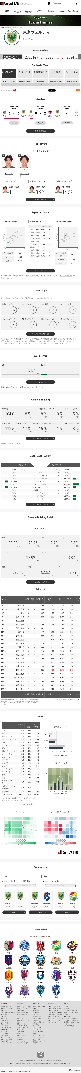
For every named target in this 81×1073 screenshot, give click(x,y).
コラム (66, 1007)
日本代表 (66, 1009)
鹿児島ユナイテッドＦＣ (40, 1041)
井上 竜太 (20, 613)
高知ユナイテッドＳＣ (39, 1035)
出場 (27, 599)
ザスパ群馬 (36, 1010)
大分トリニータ (21, 1041)
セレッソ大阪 (4, 1033)
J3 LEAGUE (36, 1004)
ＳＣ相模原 (36, 1012)
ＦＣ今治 (19, 1037)
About (62, 11)
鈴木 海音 (20, 621)
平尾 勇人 (20, 689)
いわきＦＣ (20, 1016)
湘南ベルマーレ (21, 1024)
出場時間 (39, 599)
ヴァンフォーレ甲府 (22, 1026)
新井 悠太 (20, 666)
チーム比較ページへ (20, 885)
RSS (78, 90)
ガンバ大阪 (4, 1031)
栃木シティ (20, 1018)
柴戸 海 (20, 632)
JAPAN (39, 11)
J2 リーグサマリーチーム (55, 1012)
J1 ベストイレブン (53, 1010)
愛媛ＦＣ (35, 1033)
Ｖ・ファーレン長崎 (6, 1043)
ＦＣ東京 (3, 1016)
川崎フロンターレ (6, 1022)
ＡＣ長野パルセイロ (38, 1016)
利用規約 (23, 1060)
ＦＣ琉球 (35, 1043)
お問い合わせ (56, 1060)
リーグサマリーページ (45, 343)
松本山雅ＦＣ (36, 1014)
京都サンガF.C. (5, 1029)
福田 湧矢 (20, 643)
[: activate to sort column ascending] (5, 599)
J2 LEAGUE (20, 1004)
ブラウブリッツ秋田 (22, 1012)
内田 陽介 (20, 628)
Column (51, 11)
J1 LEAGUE (4, 1004)
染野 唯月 (20, 670)
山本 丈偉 (20, 659)
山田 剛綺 (20, 674)
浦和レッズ (4, 1010)
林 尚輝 (9, 174)
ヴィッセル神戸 (5, 1035)
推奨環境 (29, 1060)
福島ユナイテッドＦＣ (39, 1007)
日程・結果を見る (40, 131)
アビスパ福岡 (4, 1041)
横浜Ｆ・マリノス (6, 1024)
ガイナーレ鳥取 (37, 1028)
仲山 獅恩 (20, 655)
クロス (68, 599)
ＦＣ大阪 (35, 1024)
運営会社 (49, 1060)
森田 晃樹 (20, 640)
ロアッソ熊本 (36, 1039)
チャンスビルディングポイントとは (67, 699)
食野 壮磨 (20, 651)
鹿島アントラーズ (6, 1007)
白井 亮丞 (20, 681)
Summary (51, 1004)
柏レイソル (4, 1014)
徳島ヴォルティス (22, 1035)
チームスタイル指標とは (44, 341)
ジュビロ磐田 (20, 1031)
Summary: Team (17, 12)
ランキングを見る (40, 199)
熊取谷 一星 (19, 678)
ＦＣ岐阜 (35, 1020)
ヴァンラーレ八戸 (22, 1009)
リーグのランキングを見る (40, 582)
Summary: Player (28, 12)
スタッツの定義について (30, 804)
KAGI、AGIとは (21, 387)
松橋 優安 (20, 636)
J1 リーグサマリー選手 (55, 1009)
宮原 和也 (20, 617)
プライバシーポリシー (39, 1060)
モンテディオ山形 (22, 1014)
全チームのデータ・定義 (40, 438)
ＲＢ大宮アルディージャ (24, 1020)
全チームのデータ (40, 271)
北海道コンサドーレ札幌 (24, 1007)
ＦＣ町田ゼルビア (6, 1020)
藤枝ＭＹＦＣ (20, 1033)
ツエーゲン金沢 (37, 1018)
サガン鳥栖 (20, 1039)
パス (59, 599)
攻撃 (49, 599)
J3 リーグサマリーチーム (55, 1018)
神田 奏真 (20, 685)
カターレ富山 (20, 1029)
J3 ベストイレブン (53, 1022)
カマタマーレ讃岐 (38, 1031)
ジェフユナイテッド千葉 (8, 1012)
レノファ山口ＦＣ (38, 1029)
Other (66, 1004)
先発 (32, 599)
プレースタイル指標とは (71, 1018)
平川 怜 (20, 647)
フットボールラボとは (70, 1010)
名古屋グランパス (6, 1028)
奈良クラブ (36, 1026)
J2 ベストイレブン (53, 1016)
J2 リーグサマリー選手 (55, 1014)
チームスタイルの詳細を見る (40, 334)
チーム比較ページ (14, 912)
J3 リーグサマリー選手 (55, 1020)
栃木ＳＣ (35, 1009)
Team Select (73, 11)
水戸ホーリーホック (6, 1009)
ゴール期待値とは (66, 276)
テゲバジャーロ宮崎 (22, 1043)
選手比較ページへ (60, 885)
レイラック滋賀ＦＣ (38, 1022)
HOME (6, 11)
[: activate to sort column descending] (2, 599)
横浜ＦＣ (19, 1022)
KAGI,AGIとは (68, 1016)
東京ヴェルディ (5, 1018)
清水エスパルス (5, 1026)
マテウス (20, 606)
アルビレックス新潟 (22, 1028)
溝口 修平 (24, 174)
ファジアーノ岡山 (6, 1037)
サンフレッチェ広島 (6, 1039)
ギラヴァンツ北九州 (38, 1037)
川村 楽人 (20, 662)
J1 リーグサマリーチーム (55, 1007)
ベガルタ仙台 (20, 1010)
